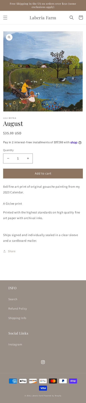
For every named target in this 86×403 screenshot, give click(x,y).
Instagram (15, 344)
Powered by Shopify (52, 395)
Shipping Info (17, 318)
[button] (5, 17)
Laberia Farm (37, 395)
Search (13, 299)
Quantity (8, 150)
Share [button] (12, 251)
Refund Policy (17, 308)
